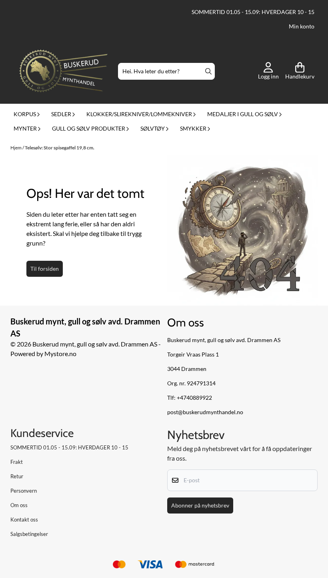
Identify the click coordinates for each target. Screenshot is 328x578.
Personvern (23, 490)
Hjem (16, 148)
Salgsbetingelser (29, 534)
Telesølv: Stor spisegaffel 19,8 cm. (59, 148)
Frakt (16, 462)
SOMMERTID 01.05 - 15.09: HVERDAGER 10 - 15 (253, 12)
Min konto (301, 26)
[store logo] (63, 71)
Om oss (19, 505)
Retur (16, 476)
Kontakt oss (24, 519)
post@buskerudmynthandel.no (205, 412)
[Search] (208, 71)
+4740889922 (194, 398)
